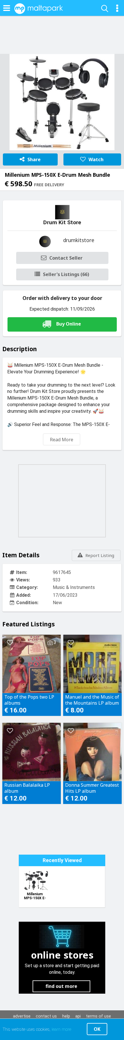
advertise (22, 1016)
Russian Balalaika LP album (27, 788)
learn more (61, 1029)
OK (97, 1029)
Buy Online (68, 324)
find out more (61, 986)
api (78, 1016)
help (66, 1016)
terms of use (98, 1016)
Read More (61, 439)
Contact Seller (65, 258)
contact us (46, 1016)
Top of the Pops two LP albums (29, 700)
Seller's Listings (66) (66, 274)
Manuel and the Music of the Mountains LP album (92, 700)
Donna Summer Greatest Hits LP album (92, 788)
